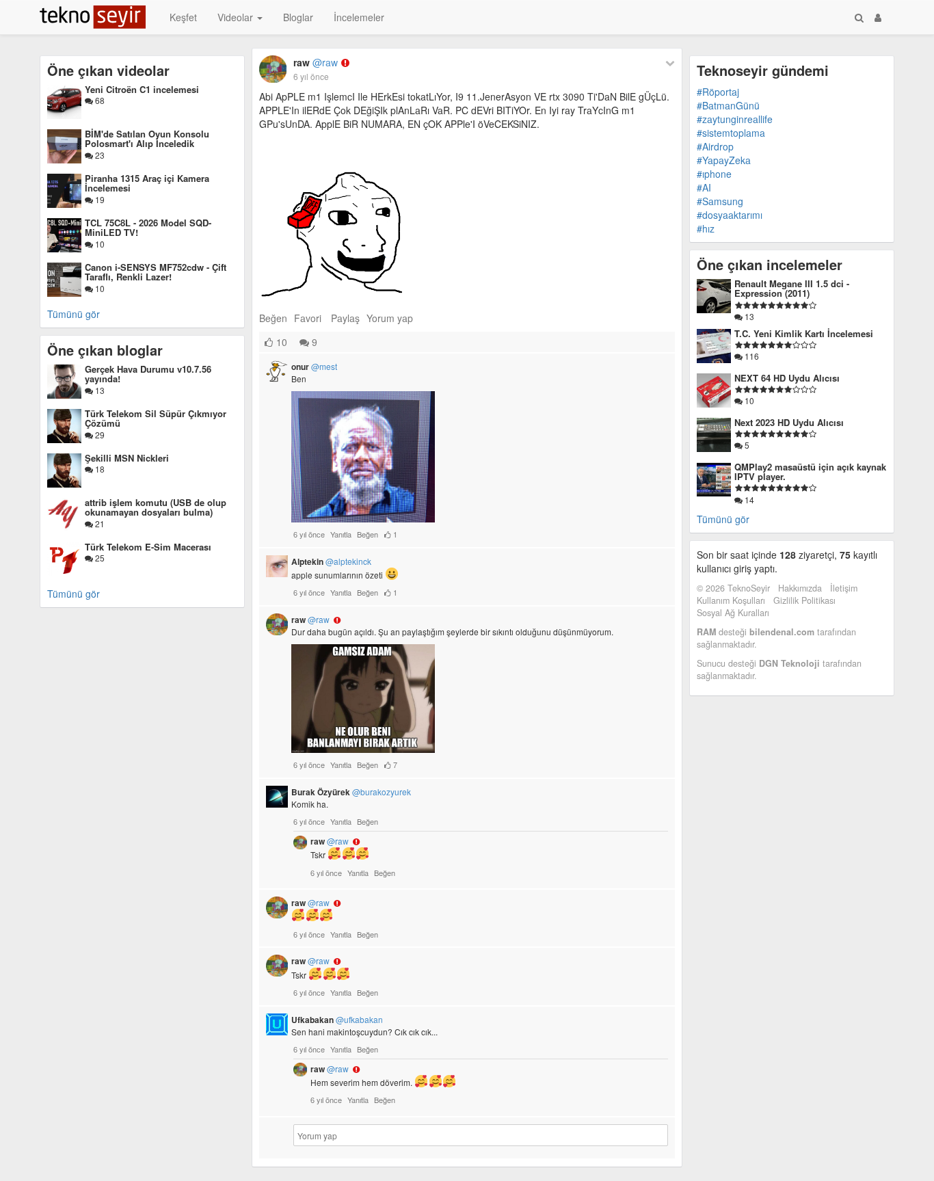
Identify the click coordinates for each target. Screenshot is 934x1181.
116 (751, 356)
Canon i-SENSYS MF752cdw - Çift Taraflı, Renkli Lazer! (155, 272)
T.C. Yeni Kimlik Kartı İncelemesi (803, 333)
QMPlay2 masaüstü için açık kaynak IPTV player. (810, 471)
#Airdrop (715, 146)
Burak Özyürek (351, 792)
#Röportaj (718, 91)
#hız (706, 228)
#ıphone (714, 174)
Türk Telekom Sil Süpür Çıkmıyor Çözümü (155, 418)
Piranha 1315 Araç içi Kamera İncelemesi (147, 183)
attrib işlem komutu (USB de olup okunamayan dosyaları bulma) (155, 507)
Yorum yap (389, 318)
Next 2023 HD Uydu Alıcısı (789, 422)
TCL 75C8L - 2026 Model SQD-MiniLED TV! (148, 227)
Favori (307, 318)
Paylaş (345, 318)
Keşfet (183, 17)
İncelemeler (359, 17)
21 (99, 523)
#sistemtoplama (731, 133)
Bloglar (298, 17)
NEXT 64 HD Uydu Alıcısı (787, 377)
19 (99, 199)
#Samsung (720, 201)
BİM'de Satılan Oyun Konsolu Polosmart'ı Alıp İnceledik (147, 138)
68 (99, 100)
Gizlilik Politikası (804, 600)
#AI (704, 187)
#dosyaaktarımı (729, 215)
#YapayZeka (724, 160)
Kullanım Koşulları (731, 600)
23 (99, 155)
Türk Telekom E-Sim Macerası (148, 546)
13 (99, 390)
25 (99, 557)
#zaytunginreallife (735, 119)
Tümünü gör (73, 314)
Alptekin (331, 561)
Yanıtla (340, 534)
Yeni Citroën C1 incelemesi (142, 89)
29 (99, 434)
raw (315, 62)
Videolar (236, 17)
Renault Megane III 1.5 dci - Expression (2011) (791, 288)
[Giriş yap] (878, 17)
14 (748, 499)
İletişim (843, 588)
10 (99, 244)
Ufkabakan (337, 1019)
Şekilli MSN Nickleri (127, 457)
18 (99, 469)
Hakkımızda (800, 588)
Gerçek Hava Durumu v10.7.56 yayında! (148, 373)
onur (314, 366)
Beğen (273, 318)
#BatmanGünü (728, 105)
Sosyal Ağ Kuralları (733, 613)
